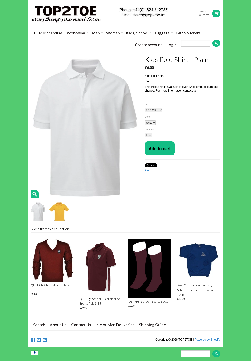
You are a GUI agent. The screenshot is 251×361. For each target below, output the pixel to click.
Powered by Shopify (207, 339)
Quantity (149, 129)
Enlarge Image (35, 194)
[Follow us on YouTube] (39, 340)
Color (148, 117)
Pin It (148, 170)
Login (172, 44)
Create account (148, 44)
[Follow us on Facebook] (33, 340)
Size (147, 104)
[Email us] (45, 340)
